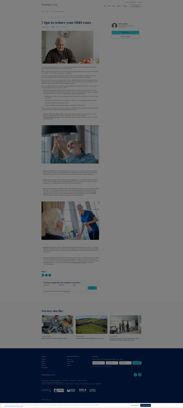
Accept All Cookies (145, 405)
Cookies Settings (134, 405)
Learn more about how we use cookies (14, 406)
